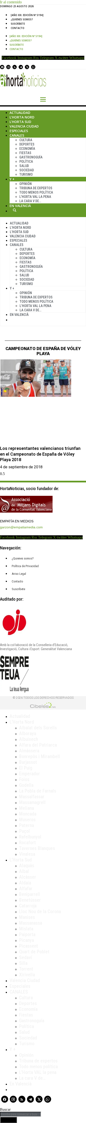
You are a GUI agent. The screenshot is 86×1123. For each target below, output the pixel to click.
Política (26, 161)
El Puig (25, 768)
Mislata (26, 929)
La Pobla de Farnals (37, 791)
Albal (24, 871)
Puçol (24, 831)
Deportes (26, 144)
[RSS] (14, 67)
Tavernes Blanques (37, 848)
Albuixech (28, 739)
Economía (27, 149)
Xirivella (27, 975)
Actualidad (20, 112)
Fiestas (25, 153)
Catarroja (28, 906)
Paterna (26, 825)
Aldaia (25, 883)
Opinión (25, 184)
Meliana (26, 808)
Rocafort (27, 842)
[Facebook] (2, 67)
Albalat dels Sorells (38, 728)
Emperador (29, 774)
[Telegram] (21, 67)
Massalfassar (31, 796)
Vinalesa (27, 854)
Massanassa (30, 923)
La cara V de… (30, 201)
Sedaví (25, 957)
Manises (27, 917)
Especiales (19, 131)
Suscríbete (18, 23)
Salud (24, 166)
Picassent (28, 946)
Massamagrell (32, 802)
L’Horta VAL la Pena (35, 197)
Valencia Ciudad (24, 126)
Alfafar (25, 888)
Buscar (15, 210)
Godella (26, 785)
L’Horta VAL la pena (37, 1072)
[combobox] (20, 1114)
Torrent (26, 969)
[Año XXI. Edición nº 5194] (27, 15)
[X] (27, 67)
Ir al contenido (11, 2)
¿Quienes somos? (22, 19)
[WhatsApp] (33, 67)
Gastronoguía (31, 157)
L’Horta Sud (20, 121)
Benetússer (30, 900)
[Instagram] (8, 67)
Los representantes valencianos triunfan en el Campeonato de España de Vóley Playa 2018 (40, 454)
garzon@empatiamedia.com (21, 527)
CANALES (19, 992)
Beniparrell (29, 894)
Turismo (26, 174)
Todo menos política (36, 192)
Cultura (25, 140)
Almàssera (29, 751)
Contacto (17, 28)
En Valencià (20, 205)
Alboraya (27, 733)
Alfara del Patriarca (38, 745)
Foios (24, 779)
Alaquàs (26, 865)
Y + (12, 179)
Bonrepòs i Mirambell (39, 756)
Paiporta (27, 934)
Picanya (26, 940)
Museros (27, 819)
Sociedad (26, 170)
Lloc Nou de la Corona (40, 911)
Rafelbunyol (30, 837)
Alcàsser (27, 877)
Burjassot (28, 762)
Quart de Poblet (34, 952)
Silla (23, 963)
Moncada (27, 814)
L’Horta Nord (22, 117)
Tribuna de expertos (35, 188)
